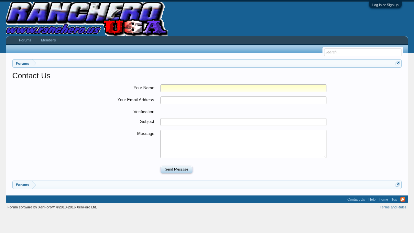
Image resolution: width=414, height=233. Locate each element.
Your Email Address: (136, 99)
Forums (25, 40)
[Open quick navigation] (398, 63)
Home (383, 199)
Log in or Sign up (385, 5)
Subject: (148, 121)
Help (372, 199)
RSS (402, 199)
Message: (146, 133)
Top (394, 199)
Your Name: (145, 87)
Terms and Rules (393, 207)
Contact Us (356, 199)
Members (48, 40)
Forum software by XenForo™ (52, 207)
